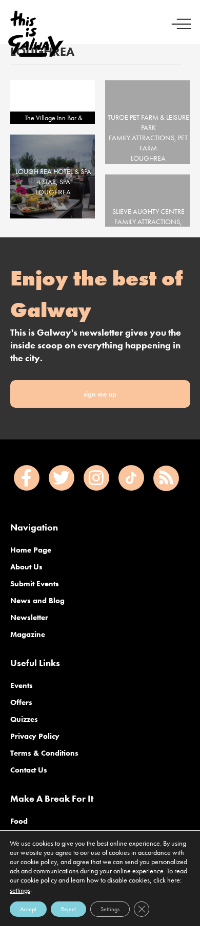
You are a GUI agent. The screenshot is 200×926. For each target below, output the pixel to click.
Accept (28, 909)
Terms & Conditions (44, 753)
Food (19, 821)
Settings (110, 909)
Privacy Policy (34, 736)
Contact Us (28, 770)
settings (20, 890)
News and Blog (37, 601)
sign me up (100, 394)
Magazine (27, 634)
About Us (26, 567)
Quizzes (24, 719)
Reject (68, 909)
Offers (21, 702)
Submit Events (34, 584)
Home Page (30, 550)
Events (21, 685)
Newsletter (29, 617)
